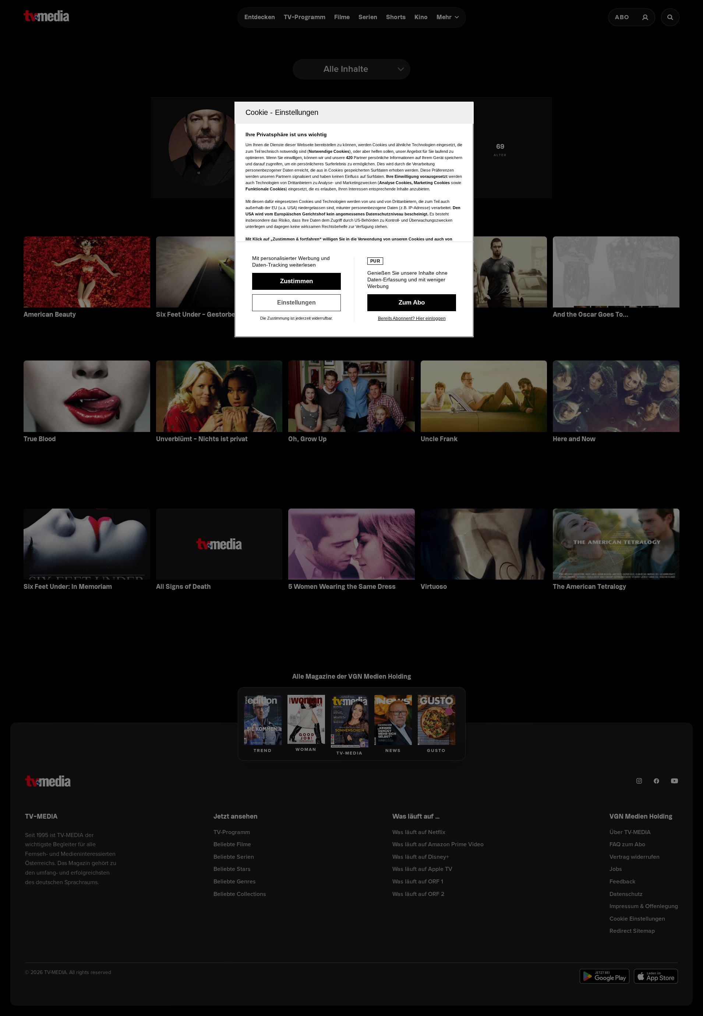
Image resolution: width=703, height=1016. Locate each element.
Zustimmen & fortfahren (296, 281)
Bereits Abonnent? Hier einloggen (412, 318)
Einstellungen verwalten (296, 302)
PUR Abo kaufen (411, 302)
